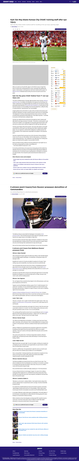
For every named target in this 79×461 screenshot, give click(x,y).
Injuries (37, 1)
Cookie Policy (63, 453)
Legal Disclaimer (16, 455)
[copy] (19, 29)
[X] (72, 1)
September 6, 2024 (27, 145)
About (14, 451)
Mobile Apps (63, 451)
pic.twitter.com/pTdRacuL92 (30, 144)
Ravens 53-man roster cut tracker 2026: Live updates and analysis (28, 169)
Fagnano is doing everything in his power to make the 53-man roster (27, 292)
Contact (40, 451)
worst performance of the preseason (24, 302)
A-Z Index (41, 455)
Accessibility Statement (29, 455)
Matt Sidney (14, 26)
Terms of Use (52, 453)
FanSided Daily (16, 453)
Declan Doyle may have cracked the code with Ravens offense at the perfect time (30, 160)
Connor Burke (15, 194)
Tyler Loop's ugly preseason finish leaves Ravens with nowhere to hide (29, 162)
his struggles (45, 312)
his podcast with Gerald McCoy (32, 105)
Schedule (24, 1)
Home (14, 177)
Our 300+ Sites (52, 451)
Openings (26, 451)
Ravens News (18, 177)
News (16, 1)
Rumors (19, 1)
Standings (29, 1)
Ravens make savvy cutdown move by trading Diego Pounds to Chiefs (29, 167)
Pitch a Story (27, 453)
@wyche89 (21, 144)
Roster (33, 1)
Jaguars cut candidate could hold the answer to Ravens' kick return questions (28, 165)
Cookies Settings (52, 455)
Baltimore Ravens (16, 91)
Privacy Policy (42, 453)
